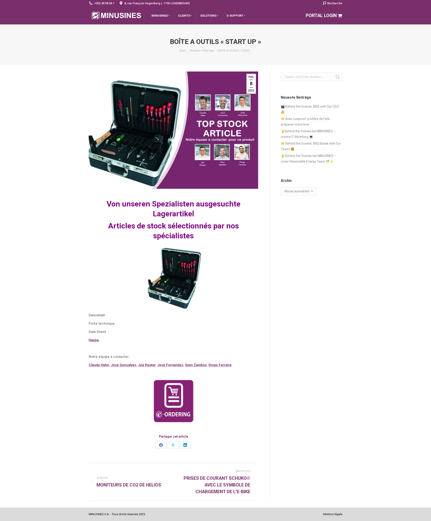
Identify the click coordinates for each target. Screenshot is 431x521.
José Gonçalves (123, 365)
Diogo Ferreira (220, 365)
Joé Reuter (147, 365)
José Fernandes (170, 365)
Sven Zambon (196, 365)
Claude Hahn (99, 365)
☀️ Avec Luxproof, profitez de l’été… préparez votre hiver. (306, 121)
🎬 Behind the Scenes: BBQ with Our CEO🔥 (310, 109)
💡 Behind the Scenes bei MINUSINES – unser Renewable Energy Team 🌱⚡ (308, 158)
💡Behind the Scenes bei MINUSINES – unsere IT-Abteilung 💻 (308, 134)
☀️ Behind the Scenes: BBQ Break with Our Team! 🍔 (311, 146)
